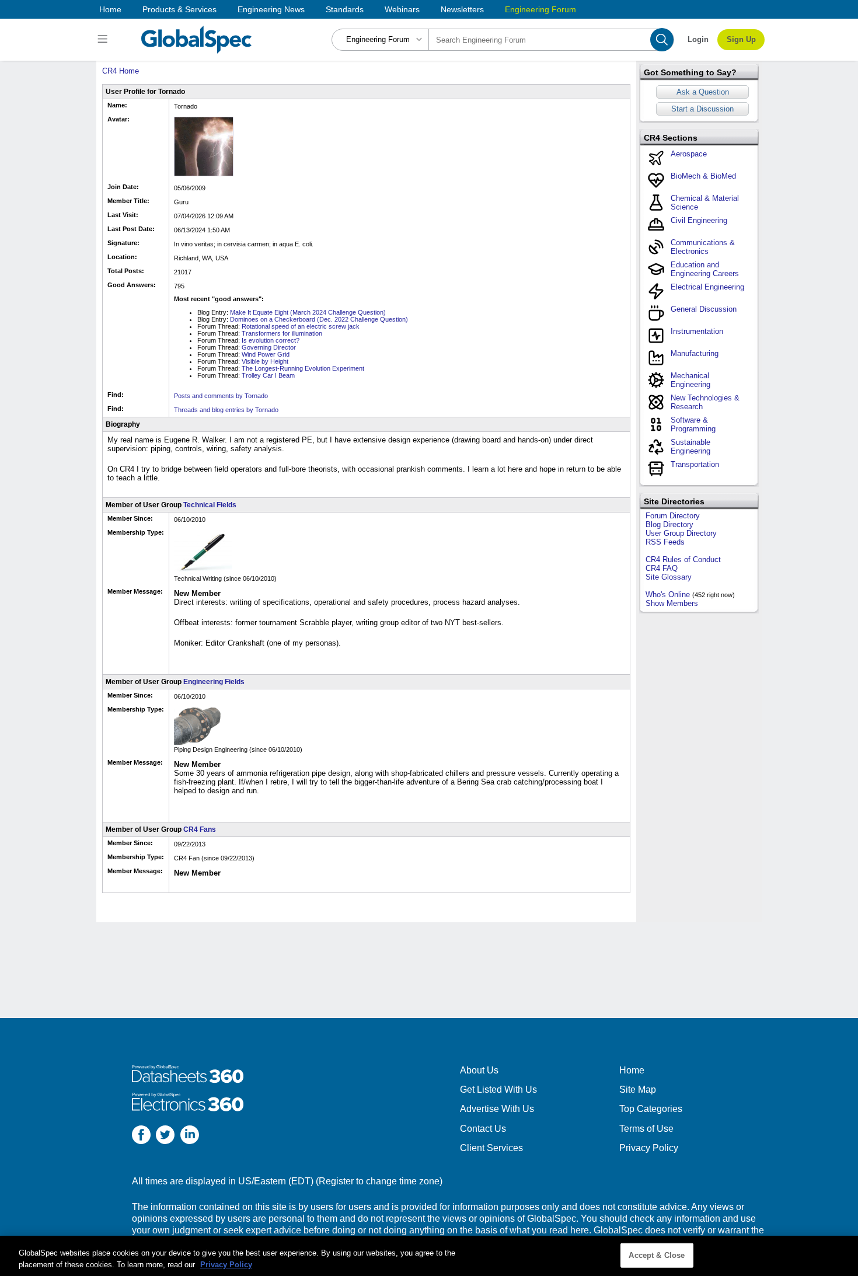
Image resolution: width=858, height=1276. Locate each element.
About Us (479, 1070)
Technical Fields (209, 505)
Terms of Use (646, 1129)
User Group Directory (681, 533)
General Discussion (704, 309)
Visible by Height (265, 361)
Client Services (491, 1148)
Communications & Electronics (703, 247)
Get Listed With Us (498, 1089)
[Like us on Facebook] (141, 1136)
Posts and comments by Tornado (221, 395)
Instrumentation (697, 331)
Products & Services (179, 9)
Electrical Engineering (707, 287)
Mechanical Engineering (690, 380)
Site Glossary (669, 577)
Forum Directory (673, 515)
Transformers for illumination (282, 333)
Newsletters (462, 9)
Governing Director (269, 347)
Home (110, 9)
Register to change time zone (379, 1181)
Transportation (695, 464)
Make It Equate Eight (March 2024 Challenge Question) (308, 312)
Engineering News (271, 9)
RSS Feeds (665, 542)
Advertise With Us (497, 1109)
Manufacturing (695, 353)
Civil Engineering (699, 220)
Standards (345, 9)
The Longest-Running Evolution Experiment (303, 368)
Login (698, 39)
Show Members (672, 603)
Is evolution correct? (270, 340)
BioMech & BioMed (703, 176)
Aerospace (689, 153)
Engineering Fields (214, 682)
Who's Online (668, 594)
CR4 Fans (199, 829)
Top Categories (650, 1109)
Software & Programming (693, 424)
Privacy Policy (648, 1148)
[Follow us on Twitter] (165, 1136)
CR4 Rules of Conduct (683, 559)
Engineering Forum (540, 9)
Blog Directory (669, 524)
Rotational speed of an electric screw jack (301, 326)
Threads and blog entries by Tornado (226, 409)
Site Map (637, 1089)
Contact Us (483, 1129)
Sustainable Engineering (690, 446)
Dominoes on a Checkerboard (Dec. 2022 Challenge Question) (319, 319)
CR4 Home (120, 71)
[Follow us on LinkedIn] (189, 1136)
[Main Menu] (104, 39)
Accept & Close (657, 1255)
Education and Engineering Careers (705, 269)
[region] (429, 1256)
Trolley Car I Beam (268, 375)
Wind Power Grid (266, 354)
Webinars (402, 9)
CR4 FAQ (662, 568)
